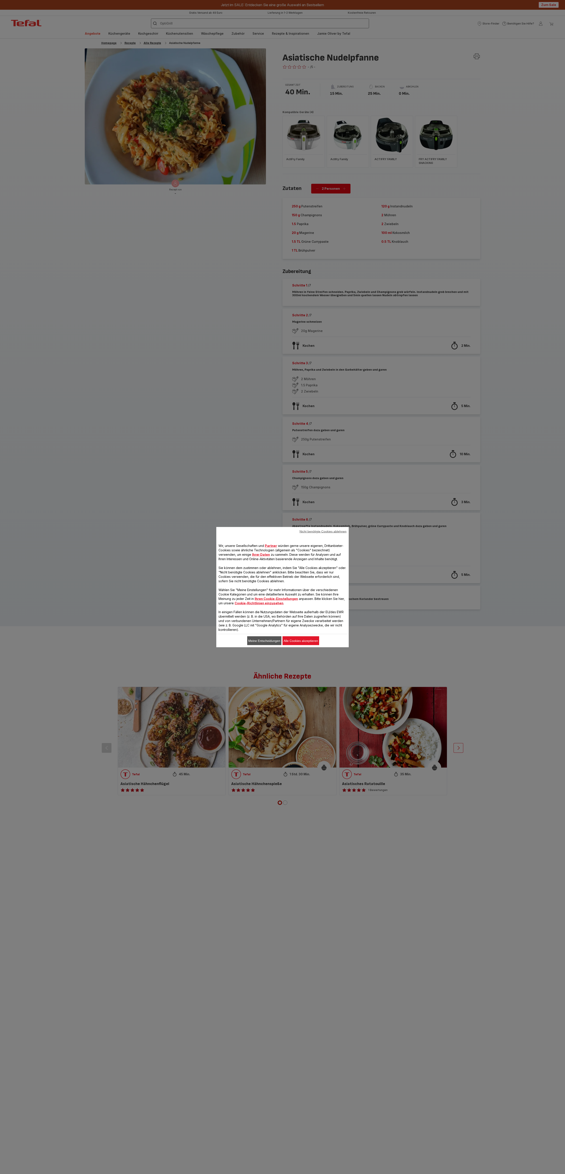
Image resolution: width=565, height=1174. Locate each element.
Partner (271, 545)
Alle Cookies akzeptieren (301, 640)
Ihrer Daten (261, 554)
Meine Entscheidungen (264, 640)
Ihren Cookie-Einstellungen (276, 598)
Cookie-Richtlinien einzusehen (259, 603)
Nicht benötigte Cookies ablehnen (323, 531)
